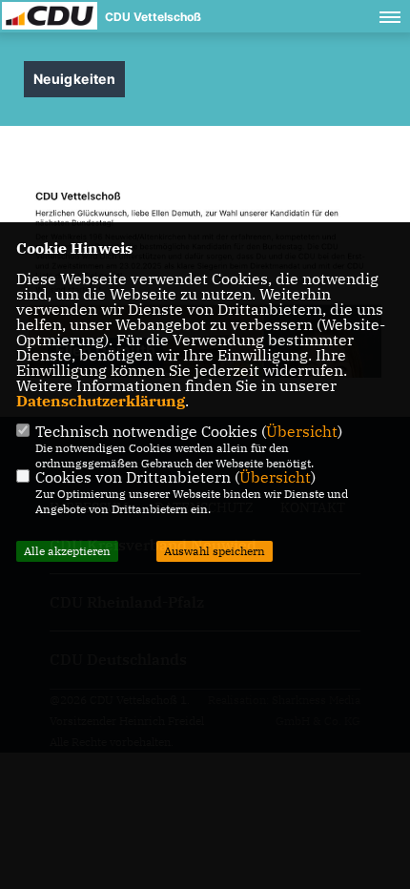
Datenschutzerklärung (100, 400)
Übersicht (302, 431)
